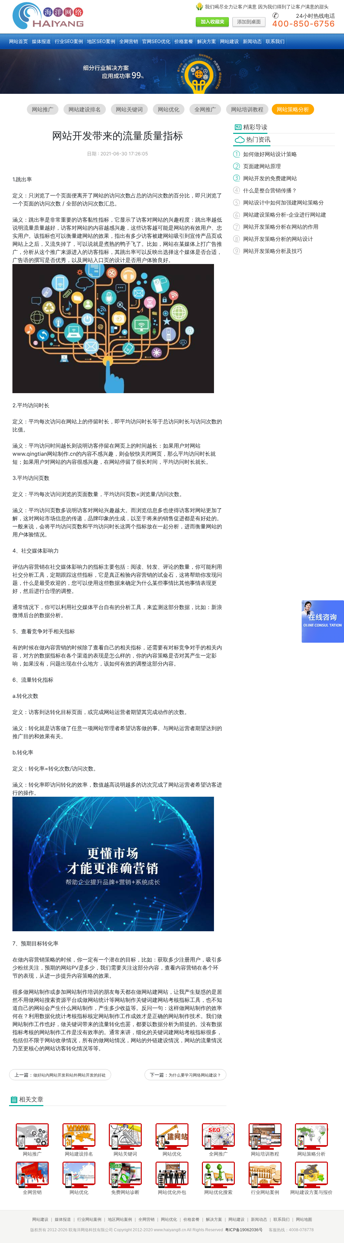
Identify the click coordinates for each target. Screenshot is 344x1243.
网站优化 (168, 109)
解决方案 (206, 41)
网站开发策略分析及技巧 (272, 251)
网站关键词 (129, 109)
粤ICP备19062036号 (244, 1230)
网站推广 (42, 109)
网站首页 (18, 41)
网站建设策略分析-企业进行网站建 (284, 214)
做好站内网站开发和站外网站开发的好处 (69, 1075)
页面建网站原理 (262, 166)
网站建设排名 (85, 109)
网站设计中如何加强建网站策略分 (283, 202)
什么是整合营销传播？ (270, 190)
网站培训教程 (247, 109)
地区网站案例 (120, 1219)
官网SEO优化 (156, 41)
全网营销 (128, 41)
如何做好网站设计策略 (270, 154)
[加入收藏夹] (212, 22)
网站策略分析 (293, 109)
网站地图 (304, 1219)
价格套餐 (183, 41)
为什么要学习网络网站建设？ (195, 1075)
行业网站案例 (89, 1219)
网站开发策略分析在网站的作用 (280, 226)
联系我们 (275, 41)
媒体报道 (41, 41)
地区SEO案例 (101, 41)
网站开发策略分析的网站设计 (278, 238)
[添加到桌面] (249, 22)
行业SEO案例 (69, 41)
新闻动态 (252, 41)
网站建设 (229, 41)
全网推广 (205, 109)
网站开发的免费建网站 (270, 178)
